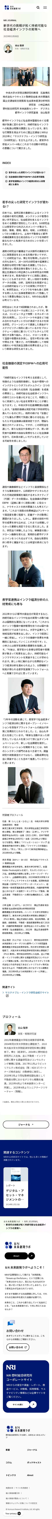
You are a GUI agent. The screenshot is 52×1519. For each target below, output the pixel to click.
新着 (8, 1449)
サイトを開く (18, 1404)
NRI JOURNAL (31, 1221)
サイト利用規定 (22, 1488)
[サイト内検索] (38, 7)
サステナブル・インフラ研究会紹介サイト (27, 992)
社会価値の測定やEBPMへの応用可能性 (26, 176)
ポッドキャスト (34, 1462)
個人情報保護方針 (13, 1493)
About (16, 1256)
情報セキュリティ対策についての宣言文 (21, 1503)
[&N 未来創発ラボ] (12, 7)
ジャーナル (24, 1124)
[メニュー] (45, 7)
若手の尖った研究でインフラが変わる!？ (27, 172)
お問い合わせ (16, 1347)
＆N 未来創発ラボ (11, 1221)
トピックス (11, 1475)
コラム (9, 1462)
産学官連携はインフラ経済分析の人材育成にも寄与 (27, 183)
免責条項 (9, 1488)
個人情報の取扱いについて (16, 1498)
